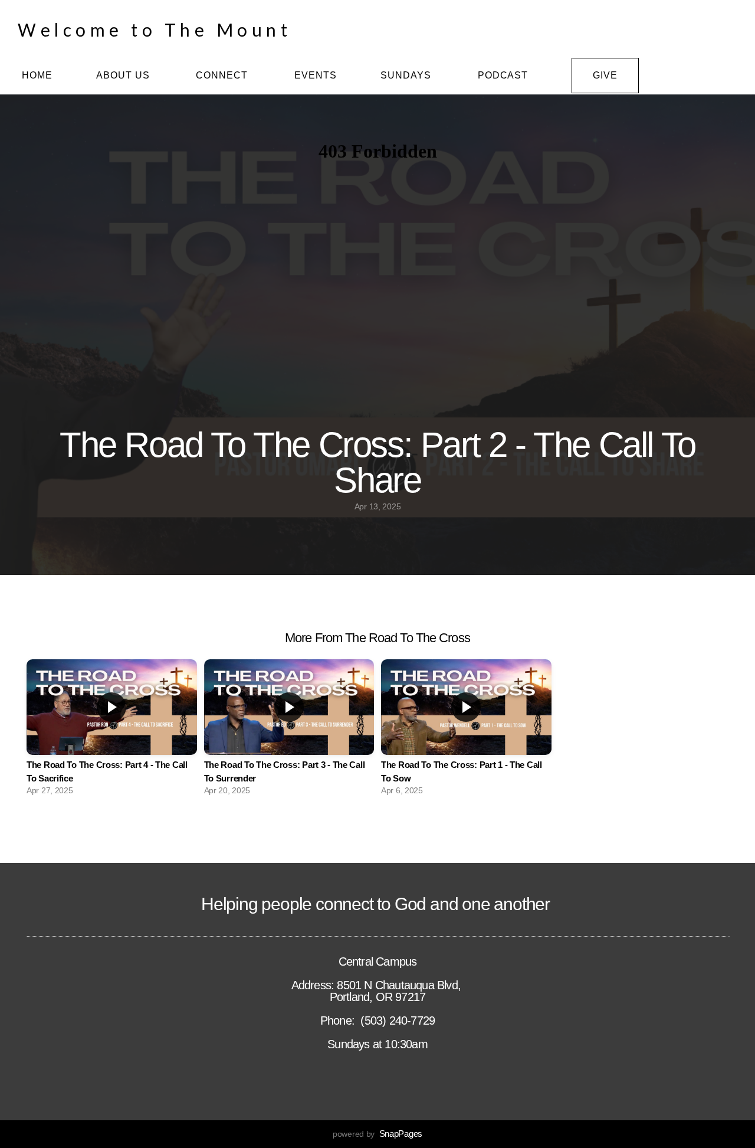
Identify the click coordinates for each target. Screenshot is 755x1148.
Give (605, 75)
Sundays (407, 75)
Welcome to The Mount (154, 29)
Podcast (503, 75)
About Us (124, 75)
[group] (112, 730)
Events (315, 75)
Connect (223, 75)
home (37, 75)
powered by (377, 1134)
